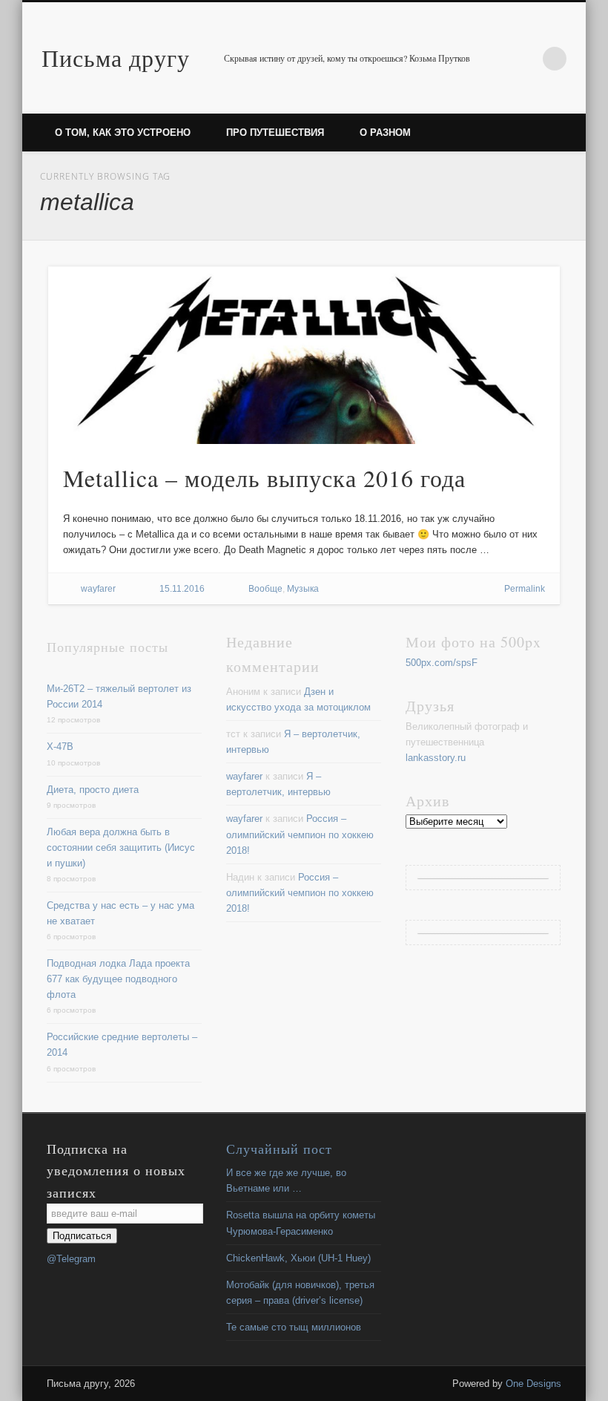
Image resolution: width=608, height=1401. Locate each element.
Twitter (524, 59)
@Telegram (71, 1258)
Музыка (303, 589)
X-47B (60, 746)
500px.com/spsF (442, 662)
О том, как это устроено (123, 132)
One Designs (533, 1383)
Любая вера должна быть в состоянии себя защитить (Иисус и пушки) (121, 847)
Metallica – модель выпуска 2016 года (264, 478)
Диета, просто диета (93, 789)
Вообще (265, 589)
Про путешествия (275, 132)
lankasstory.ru (436, 757)
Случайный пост (279, 1148)
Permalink (524, 589)
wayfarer (98, 589)
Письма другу (116, 58)
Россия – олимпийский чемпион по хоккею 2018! (300, 834)
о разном (385, 132)
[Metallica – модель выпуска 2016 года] (304, 355)
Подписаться (82, 1235)
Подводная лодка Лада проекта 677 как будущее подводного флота (118, 979)
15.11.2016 (182, 589)
